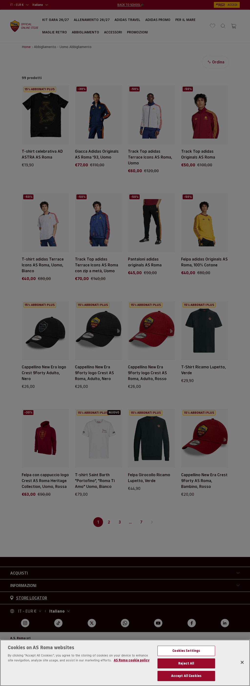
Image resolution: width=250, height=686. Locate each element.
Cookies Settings (186, 651)
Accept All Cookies (186, 676)
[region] (125, 663)
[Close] (242, 662)
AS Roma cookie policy (131, 660)
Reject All (186, 663)
